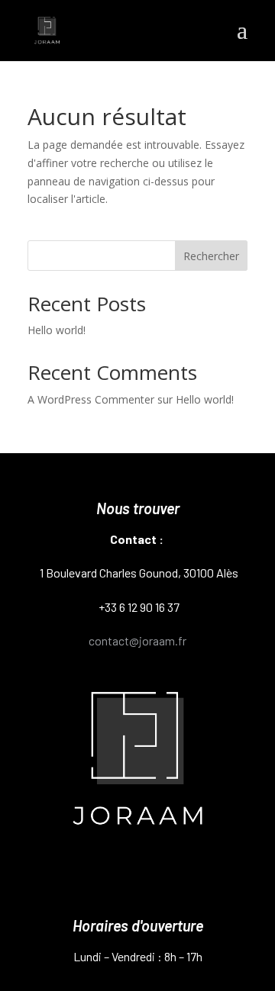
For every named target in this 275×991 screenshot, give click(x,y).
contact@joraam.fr (137, 640)
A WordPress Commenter (91, 399)
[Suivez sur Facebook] (137, 875)
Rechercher (211, 256)
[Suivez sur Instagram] (81, 875)
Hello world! (57, 330)
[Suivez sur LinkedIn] (193, 875)
